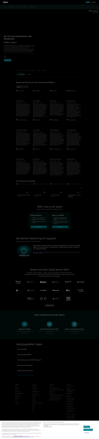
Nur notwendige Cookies (88, 429)
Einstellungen (86, 432)
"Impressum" (26, 436)
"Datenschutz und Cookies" (18, 436)
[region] (49, 430)
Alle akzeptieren (86, 426)
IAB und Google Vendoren (47, 426)
